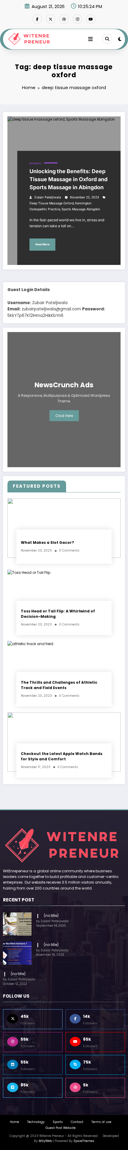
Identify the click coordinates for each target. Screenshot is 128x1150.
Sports (58, 1122)
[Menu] (90, 39)
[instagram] (77, 19)
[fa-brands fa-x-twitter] (50, 19)
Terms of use (101, 1122)
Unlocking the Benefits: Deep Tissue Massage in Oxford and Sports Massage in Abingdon (68, 179)
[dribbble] (64, 19)
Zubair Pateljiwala (47, 197)
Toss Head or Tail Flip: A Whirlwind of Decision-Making (58, 614)
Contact (77, 1122)
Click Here (64, 415)
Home (14, 1122)
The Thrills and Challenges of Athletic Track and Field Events (59, 685)
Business (35, 163)
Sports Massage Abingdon (81, 209)
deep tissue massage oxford (51, 203)
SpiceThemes (84, 1141)
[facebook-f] (37, 19)
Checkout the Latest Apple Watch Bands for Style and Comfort (61, 756)
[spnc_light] (119, 39)
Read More (42, 244)
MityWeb (45, 1141)
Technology (36, 1122)
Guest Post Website (61, 1128)
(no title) (51, 915)
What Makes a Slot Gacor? (47, 542)
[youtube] (90, 19)
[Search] (107, 39)
